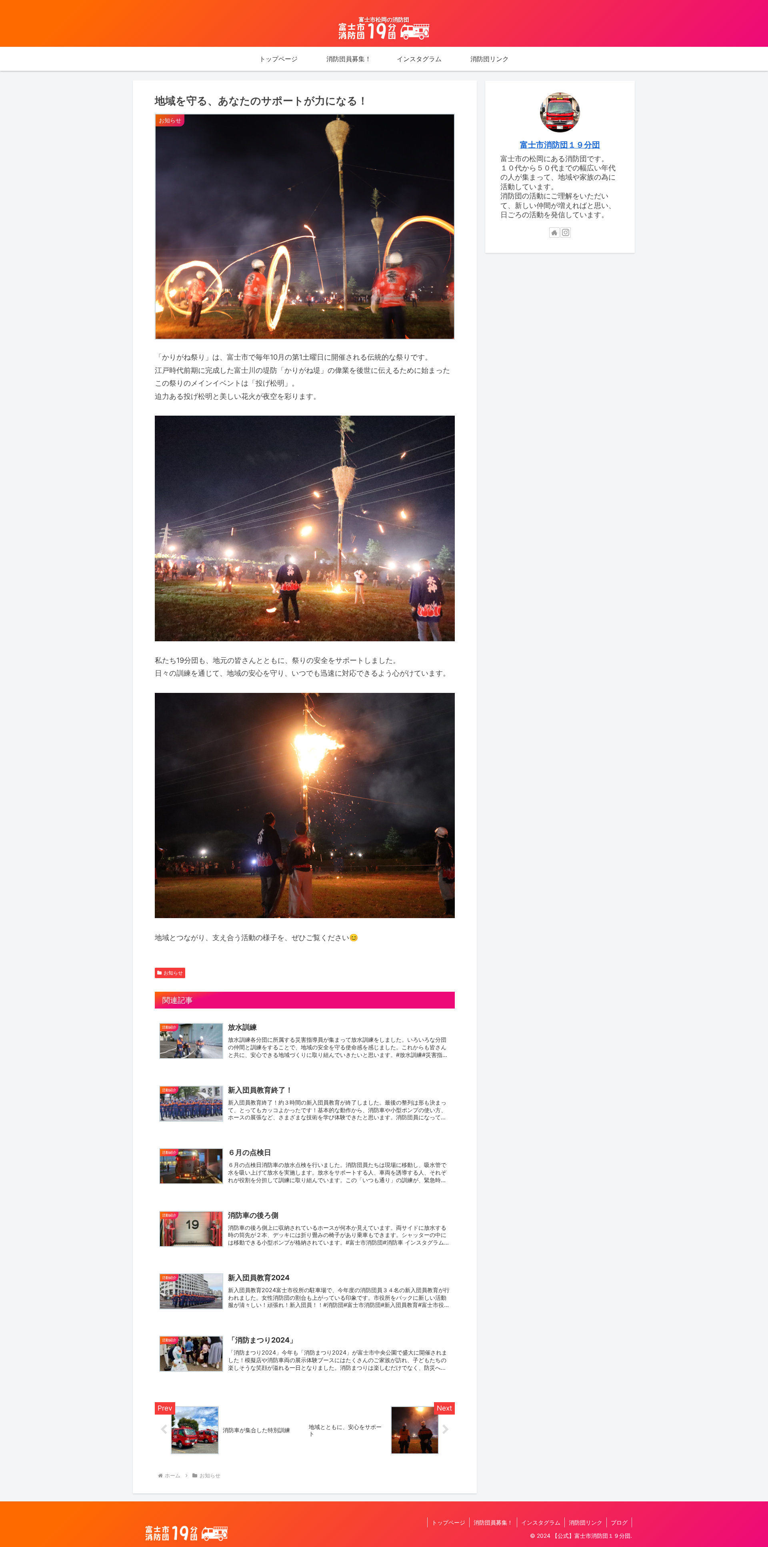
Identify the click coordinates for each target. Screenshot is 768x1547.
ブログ (619, 1522)
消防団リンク (585, 1522)
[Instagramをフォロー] (565, 232)
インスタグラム (540, 1522)
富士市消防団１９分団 (560, 145)
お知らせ (173, 973)
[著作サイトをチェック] (554, 232)
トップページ (448, 1522)
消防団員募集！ (493, 1522)
